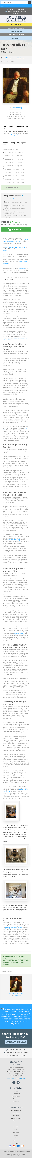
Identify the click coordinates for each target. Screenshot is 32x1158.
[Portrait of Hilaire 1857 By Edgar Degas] (16, 991)
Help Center (16, 1121)
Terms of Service (11, 1154)
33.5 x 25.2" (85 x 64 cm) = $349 (14, 159)
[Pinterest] (18, 1082)
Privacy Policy (21, 1154)
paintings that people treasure (14, 928)
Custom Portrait (16, 1113)
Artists (16, 1091)
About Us (16, 1130)
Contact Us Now (16, 1042)
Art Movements (16, 1093)
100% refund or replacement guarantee (15, 240)
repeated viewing (19, 633)
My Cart (17, 13)
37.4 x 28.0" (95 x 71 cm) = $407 (14, 166)
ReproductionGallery (16, 1063)
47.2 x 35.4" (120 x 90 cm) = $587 (14, 182)
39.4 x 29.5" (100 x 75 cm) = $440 (14, 169)
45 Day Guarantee (16, 31)
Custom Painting (16, 1110)
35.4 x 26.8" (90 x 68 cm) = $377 (14, 162)
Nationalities (16, 1101)
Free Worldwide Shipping (16, 34)
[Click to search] (29, 2)
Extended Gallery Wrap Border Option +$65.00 (16, 216)
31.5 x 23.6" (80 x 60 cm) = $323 (14, 156)
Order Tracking (16, 1115)
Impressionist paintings (13, 540)
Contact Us (16, 1140)
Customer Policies (16, 1156)
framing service (20, 267)
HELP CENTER (16, 38)
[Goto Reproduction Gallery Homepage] (2, 58)
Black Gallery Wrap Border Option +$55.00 (15, 209)
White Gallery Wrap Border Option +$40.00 (15, 206)
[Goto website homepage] (16, 21)
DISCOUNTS (16, 25)
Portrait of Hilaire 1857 (7, 62)
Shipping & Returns (16, 1118)
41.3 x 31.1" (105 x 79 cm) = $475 (14, 172)
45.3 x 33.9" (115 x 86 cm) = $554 (14, 179)
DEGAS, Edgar (21, 58)
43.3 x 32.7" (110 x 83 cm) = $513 (14, 176)
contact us (22, 268)
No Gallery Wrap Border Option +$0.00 (16, 202)
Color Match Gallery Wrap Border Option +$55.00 (14, 213)
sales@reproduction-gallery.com (16, 1078)
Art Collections (16, 1096)
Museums (16, 1099)
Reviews (16, 1135)
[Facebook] (13, 1082)
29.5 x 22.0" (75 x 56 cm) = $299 (14, 152)
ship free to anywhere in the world (15, 247)
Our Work (16, 1132)
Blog (16, 1137)
